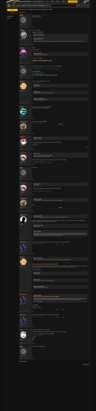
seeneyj (21, 66)
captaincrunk (22, 214)
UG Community (22, 9)
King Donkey (22, 241)
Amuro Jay (22, 152)
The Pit (27, 9)
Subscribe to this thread (23, 361)
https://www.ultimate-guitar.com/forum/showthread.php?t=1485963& (45, 263)
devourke (22, 81)
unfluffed (22, 29)
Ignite (21, 329)
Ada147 (21, 14)
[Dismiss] (88, 2)
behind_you (22, 121)
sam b (21, 106)
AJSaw (21, 47)
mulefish (22, 136)
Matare (21, 346)
